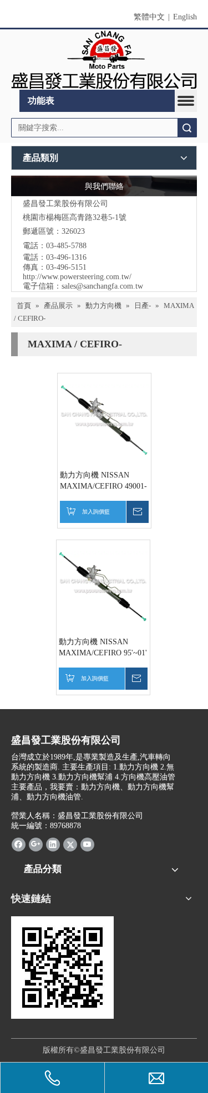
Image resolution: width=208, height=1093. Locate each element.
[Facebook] (19, 844)
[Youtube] (87, 844)
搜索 (186, 128)
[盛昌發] (104, 60)
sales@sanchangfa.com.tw (102, 286)
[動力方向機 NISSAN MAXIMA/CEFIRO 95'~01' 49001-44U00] (103, 586)
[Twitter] (70, 844)
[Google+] (36, 844)
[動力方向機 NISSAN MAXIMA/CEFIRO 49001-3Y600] (104, 419)
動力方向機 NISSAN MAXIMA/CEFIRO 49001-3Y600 (103, 481)
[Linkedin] (53, 844)
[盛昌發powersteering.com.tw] (62, 967)
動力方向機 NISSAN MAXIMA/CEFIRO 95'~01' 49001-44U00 (103, 648)
